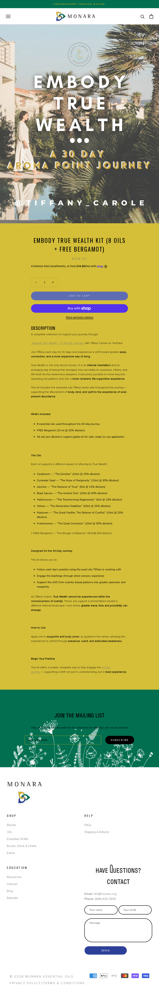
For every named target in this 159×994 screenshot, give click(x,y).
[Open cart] (151, 16)
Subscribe (120, 740)
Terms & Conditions (64, 983)
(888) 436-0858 (105, 899)
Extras (11, 853)
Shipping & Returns (96, 832)
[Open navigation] (8, 16)
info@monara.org (105, 894)
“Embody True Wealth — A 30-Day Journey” (57, 343)
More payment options (79, 317)
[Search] (143, 16)
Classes (12, 884)
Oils (9, 832)
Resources (14, 877)
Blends (11, 825)
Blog (10, 891)
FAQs (87, 825)
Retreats (12, 898)
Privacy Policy (25, 983)
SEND (105, 950)
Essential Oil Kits (17, 839)
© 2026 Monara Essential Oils (42, 976)
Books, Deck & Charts (21, 846)
